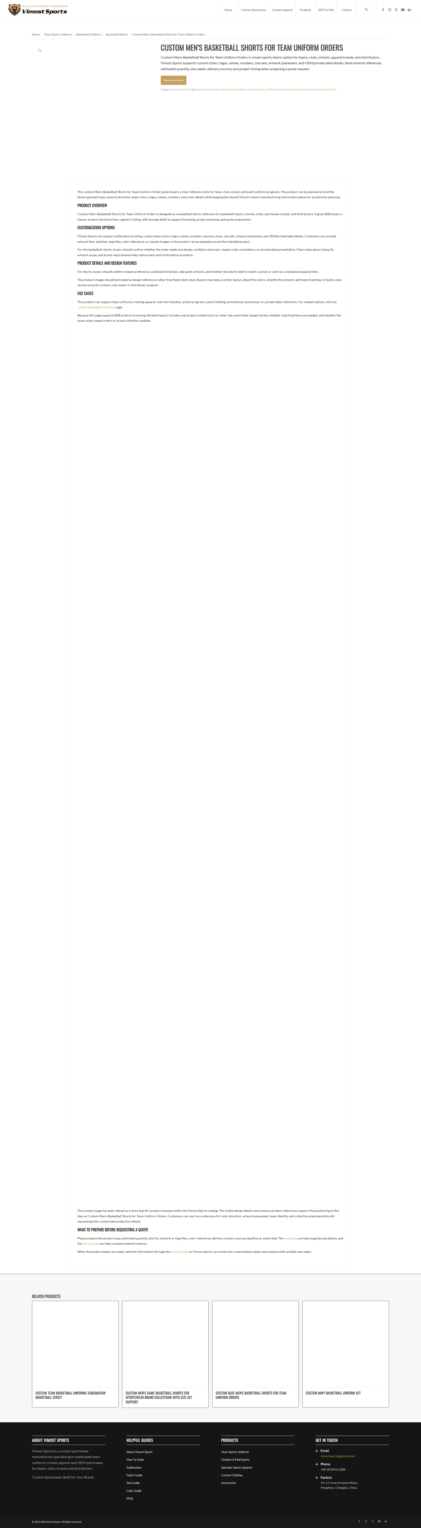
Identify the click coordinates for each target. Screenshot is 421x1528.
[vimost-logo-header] (38, 10)
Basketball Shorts (117, 34)
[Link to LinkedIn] (409, 9)
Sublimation (134, 1467)
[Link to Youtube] (403, 9)
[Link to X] (396, 9)
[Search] (366, 10)
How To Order (135, 1459)
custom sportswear (257, 89)
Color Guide (134, 1490)
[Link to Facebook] (383, 9)
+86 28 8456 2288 (333, 1469)
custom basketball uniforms (96, 307)
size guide (290, 1238)
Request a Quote (173, 80)
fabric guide (90, 1243)
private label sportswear (299, 89)
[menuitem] (228, 10)
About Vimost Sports (140, 1452)
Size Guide (133, 1483)
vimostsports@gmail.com (338, 1456)
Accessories (228, 1483)
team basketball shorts (324, 89)
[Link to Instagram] (389, 9)
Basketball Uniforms (89, 34)
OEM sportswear (276, 89)
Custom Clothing (231, 1475)
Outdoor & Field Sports (235, 1459)
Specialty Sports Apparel (236, 1467)
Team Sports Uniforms (58, 34)
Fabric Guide (134, 1475)
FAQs (130, 1498)
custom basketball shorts (233, 89)
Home (36, 34)
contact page (179, 1251)
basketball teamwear (208, 89)
